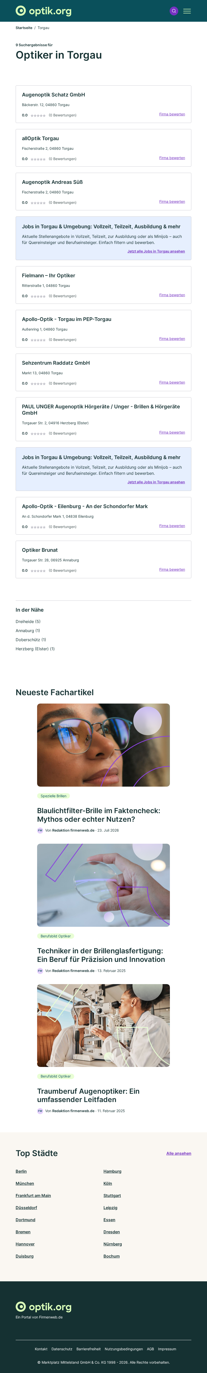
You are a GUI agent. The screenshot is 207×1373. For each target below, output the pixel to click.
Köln (108, 1183)
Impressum (167, 1349)
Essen (109, 1219)
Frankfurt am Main (33, 1195)
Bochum (112, 1256)
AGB (150, 1349)
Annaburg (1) (28, 630)
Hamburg (112, 1171)
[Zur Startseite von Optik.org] (43, 11)
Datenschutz (61, 1349)
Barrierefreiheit (88, 1349)
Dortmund (25, 1219)
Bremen (23, 1231)
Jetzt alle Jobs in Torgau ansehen (156, 251)
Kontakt (41, 1349)
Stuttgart (112, 1195)
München (25, 1183)
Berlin (21, 1171)
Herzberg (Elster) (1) (35, 648)
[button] (174, 11)
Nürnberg (113, 1243)
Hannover (25, 1243)
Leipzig (110, 1207)
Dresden (112, 1231)
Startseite (24, 28)
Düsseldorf (26, 1207)
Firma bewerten (172, 114)
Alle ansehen (178, 1153)
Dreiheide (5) (28, 621)
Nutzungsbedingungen (124, 1349)
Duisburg (25, 1256)
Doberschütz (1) (31, 639)
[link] (103, 104)
